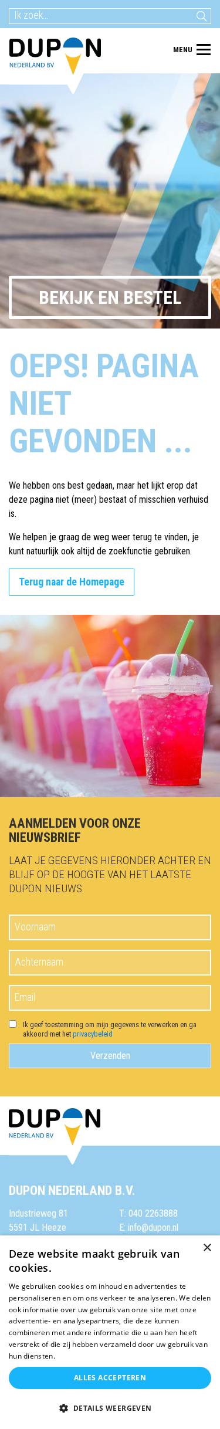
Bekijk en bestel (110, 297)
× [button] (206, 1248)
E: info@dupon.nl (148, 1227)
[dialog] (110, 1332)
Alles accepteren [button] (110, 1378)
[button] (110, 1408)
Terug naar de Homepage (71, 582)
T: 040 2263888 (148, 1213)
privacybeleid (93, 1034)
